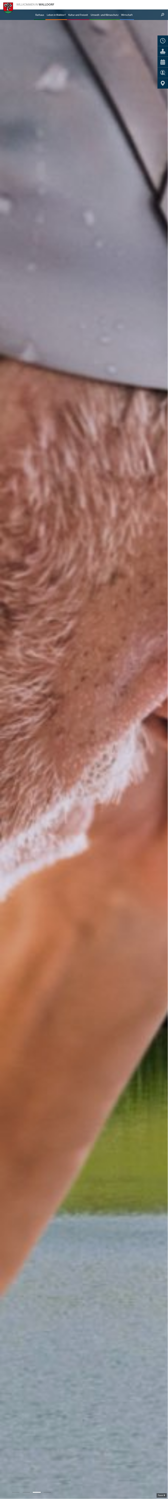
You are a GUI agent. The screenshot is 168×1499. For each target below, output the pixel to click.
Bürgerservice (163, 51)
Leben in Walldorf (56, 15)
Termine (163, 40)
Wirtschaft (127, 15)
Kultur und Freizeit (78, 15)
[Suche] (163, 14)
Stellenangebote (163, 72)
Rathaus (39, 15)
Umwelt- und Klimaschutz (105, 15)
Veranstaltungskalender (163, 62)
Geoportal (163, 83)
